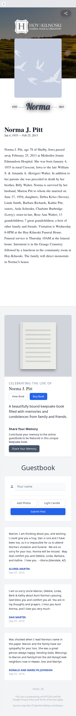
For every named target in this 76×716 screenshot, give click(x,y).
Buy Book (38, 396)
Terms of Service (48, 699)
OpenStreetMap (42, 705)
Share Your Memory (24, 448)
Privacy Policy (27, 699)
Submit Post (38, 511)
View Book (18, 396)
